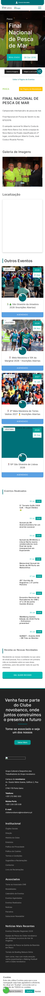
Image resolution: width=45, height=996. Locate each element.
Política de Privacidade (15, 847)
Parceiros (9, 912)
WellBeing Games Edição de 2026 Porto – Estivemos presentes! (30, 620)
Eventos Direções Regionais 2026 (19, 931)
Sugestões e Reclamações (16, 860)
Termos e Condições (14, 856)
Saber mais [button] (22, 742)
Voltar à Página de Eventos (23, 79)
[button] (22, 2)
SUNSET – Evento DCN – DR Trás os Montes (30, 637)
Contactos (10, 865)
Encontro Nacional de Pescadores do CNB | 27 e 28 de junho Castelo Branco (29, 600)
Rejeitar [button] (38, 991)
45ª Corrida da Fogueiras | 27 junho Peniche (29, 582)
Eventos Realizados (13, 903)
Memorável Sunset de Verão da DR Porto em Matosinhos (30, 565)
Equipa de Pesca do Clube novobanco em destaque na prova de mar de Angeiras (21, 938)
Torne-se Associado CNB (16, 884)
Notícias (9, 907)
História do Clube (13, 838)
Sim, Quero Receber (23, 675)
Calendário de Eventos (15, 893)
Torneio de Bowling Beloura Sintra (19, 952)
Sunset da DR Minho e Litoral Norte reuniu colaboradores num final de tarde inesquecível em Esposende (30, 545)
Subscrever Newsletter (15, 916)
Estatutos (9, 842)
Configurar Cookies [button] (13, 991)
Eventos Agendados (14, 898)
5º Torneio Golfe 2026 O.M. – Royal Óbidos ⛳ (30, 507)
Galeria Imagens (12, 72)
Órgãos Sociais (12, 828)
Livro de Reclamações (15, 869)
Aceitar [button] (29, 991)
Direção (9, 833)
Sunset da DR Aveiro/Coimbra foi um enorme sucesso (30, 525)
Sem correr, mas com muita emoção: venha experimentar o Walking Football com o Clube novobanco (21, 959)
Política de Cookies (13, 851)
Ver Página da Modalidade (31, 89)
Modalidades (11, 889)
